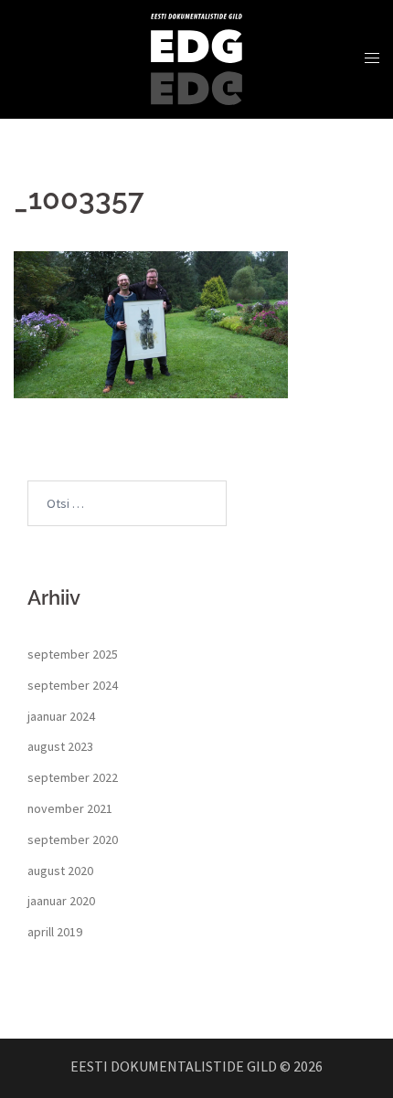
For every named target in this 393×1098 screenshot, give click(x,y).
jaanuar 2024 (61, 716)
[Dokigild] (196, 57)
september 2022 (72, 777)
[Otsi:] (127, 503)
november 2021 (69, 808)
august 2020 (60, 870)
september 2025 (72, 654)
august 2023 (60, 746)
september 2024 (72, 685)
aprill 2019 (54, 932)
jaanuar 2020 (61, 900)
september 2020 (72, 839)
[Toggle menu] (372, 58)
